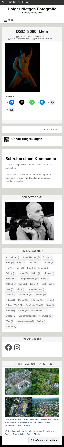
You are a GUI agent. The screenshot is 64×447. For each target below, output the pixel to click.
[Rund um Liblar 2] (45, 382)
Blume (47, 257)
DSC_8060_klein (32, 31)
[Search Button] (27, 2)
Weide (41, 321)
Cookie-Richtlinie (34, 434)
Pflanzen (37, 300)
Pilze (50, 300)
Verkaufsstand (27, 316)
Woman (11, 326)
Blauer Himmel (31, 257)
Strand (23, 310)
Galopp (10, 273)
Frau (31, 268)
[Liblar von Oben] (45, 411)
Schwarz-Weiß (14, 305)
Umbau (10, 316)
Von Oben (45, 316)
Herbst (35, 273)
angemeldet (20, 164)
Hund (45, 278)
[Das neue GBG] (18, 382)
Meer (9, 289)
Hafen (23, 273)
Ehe (9, 268)
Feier (20, 268)
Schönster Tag (34, 305)
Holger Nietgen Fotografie (32, 9)
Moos (21, 289)
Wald (9, 321)
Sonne (10, 310)
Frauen (43, 268)
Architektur (12, 257)
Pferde (23, 300)
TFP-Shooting (39, 310)
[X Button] (3, 2)
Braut (21, 262)
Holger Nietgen (29, 278)
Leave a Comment (44, 39)
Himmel (49, 273)
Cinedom (34, 262)
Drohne (48, 262)
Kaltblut (11, 284)
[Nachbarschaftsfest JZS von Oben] (18, 411)
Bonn (10, 262)
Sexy (50, 305)
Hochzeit (11, 278)
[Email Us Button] (14, 2)
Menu (11, 20)
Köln (23, 284)
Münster (11, 294)
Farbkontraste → (51, 129)
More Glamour (37, 289)
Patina (10, 300)
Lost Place (48, 284)
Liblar (34, 284)
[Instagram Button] (11, 2)
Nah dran (26, 294)
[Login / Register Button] (23, 2)
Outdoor (40, 294)
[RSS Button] (19, 2)
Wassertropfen (25, 321)
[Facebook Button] (7, 2)
